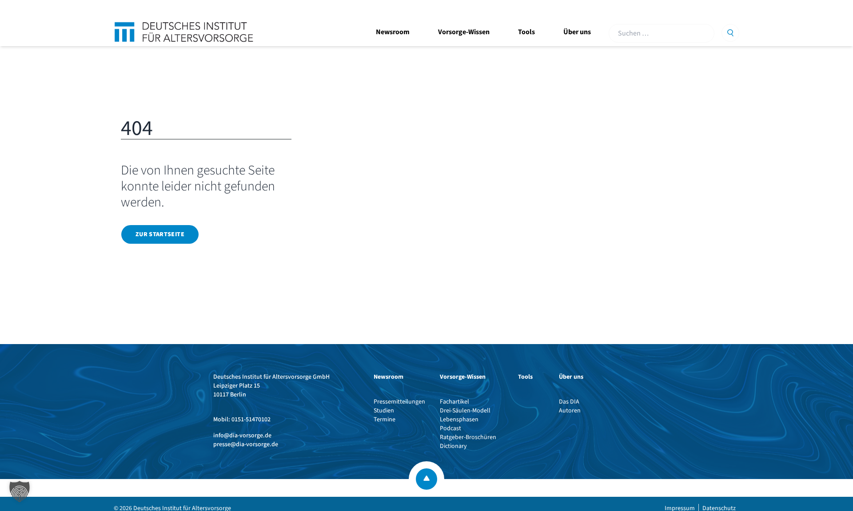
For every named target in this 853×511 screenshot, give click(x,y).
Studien (384, 410)
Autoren (570, 410)
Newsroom (393, 32)
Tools (526, 32)
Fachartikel (454, 401)
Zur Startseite (160, 234)
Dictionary (453, 446)
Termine (384, 419)
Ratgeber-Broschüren (468, 437)
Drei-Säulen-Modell (465, 410)
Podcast (450, 428)
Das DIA (569, 401)
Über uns (577, 32)
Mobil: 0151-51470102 (242, 419)
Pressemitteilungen (399, 401)
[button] (19, 491)
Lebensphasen (459, 419)
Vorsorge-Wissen (464, 32)
